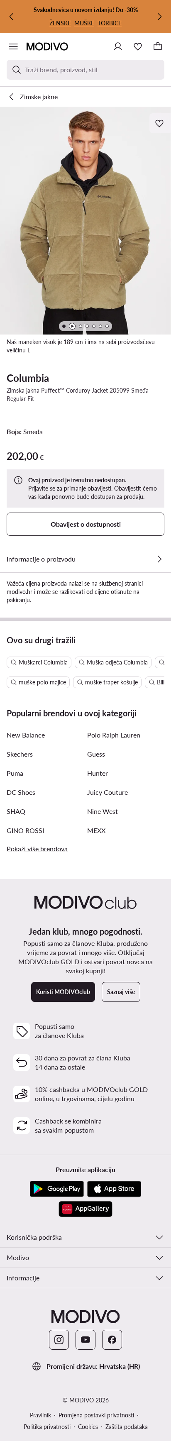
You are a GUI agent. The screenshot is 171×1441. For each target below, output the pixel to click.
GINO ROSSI (25, 830)
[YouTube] (85, 1340)
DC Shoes (21, 792)
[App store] (114, 1189)
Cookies (88, 1426)
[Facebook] (112, 1340)
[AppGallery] (85, 1209)
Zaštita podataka (126, 1426)
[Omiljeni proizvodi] (138, 46)
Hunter (97, 773)
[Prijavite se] (118, 46)
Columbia (28, 378)
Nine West (102, 811)
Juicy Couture (107, 792)
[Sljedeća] (159, 17)
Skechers (20, 754)
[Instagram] (59, 1340)
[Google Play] (57, 1189)
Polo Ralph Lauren (113, 735)
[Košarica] (158, 46)
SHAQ (16, 811)
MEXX (96, 830)
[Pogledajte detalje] (159, 559)
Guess (96, 754)
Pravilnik (40, 1415)
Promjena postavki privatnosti (96, 1415)
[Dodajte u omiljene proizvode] (160, 123)
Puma (15, 773)
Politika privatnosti (47, 1426)
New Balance (26, 735)
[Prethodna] (12, 17)
